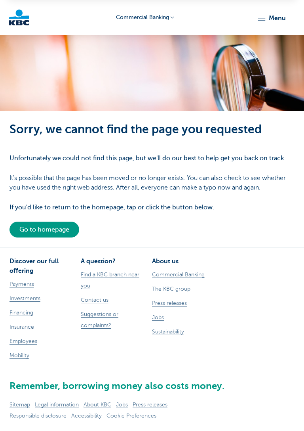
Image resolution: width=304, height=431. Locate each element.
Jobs (122, 405)
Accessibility (86, 416)
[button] (271, 18)
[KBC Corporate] (19, 17)
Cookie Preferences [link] (131, 416)
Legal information (57, 405)
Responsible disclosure (38, 416)
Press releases (150, 405)
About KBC (97, 405)
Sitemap (20, 405)
